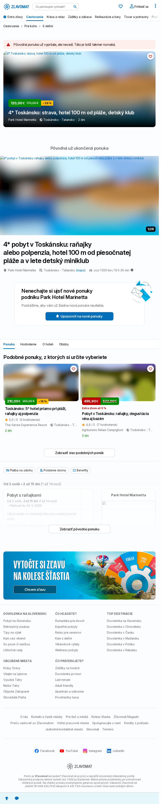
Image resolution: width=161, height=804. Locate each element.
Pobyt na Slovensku (17, 621)
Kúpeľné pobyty (66, 626)
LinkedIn (118, 751)
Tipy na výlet (12, 632)
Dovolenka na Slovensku (124, 621)
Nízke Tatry (11, 685)
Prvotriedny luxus (67, 697)
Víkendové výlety (67, 644)
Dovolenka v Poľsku (121, 644)
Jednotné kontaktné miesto (64, 729)
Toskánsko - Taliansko (60, 270)
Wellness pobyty (66, 650)
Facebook (47, 751)
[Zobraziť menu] (155, 6)
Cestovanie (11, 26)
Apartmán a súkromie (69, 691)
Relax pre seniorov (68, 632)
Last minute (62, 679)
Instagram (95, 751)
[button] (150, 56)
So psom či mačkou (16, 644)
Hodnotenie (28, 344)
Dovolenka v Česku (120, 632)
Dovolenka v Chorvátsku (124, 626)
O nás (24, 716)
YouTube (72, 751)
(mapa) (81, 270)
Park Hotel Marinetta (22, 270)
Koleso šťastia (100, 716)
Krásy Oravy (11, 668)
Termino (108, 729)
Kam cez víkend (14, 638)
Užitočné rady (13, 650)
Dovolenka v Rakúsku (122, 650)
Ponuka (9, 344)
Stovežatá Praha (14, 697)
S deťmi (48, 26)
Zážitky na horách (67, 668)
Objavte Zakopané (16, 691)
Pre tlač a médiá (77, 716)
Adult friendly (64, 685)
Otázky (64, 344)
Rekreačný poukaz (16, 626)
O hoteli (48, 344)
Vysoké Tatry (12, 679)
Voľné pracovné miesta (73, 723)
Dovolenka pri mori (68, 674)
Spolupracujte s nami (106, 723)
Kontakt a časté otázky (46, 716)
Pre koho (31, 26)
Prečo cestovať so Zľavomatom (32, 723)
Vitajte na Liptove (15, 674)
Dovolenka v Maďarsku (123, 638)
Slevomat (92, 729)
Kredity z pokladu (136, 723)
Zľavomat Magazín (126, 716)
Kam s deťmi (63, 638)
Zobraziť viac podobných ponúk (79, 453)
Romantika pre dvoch (69, 621)
